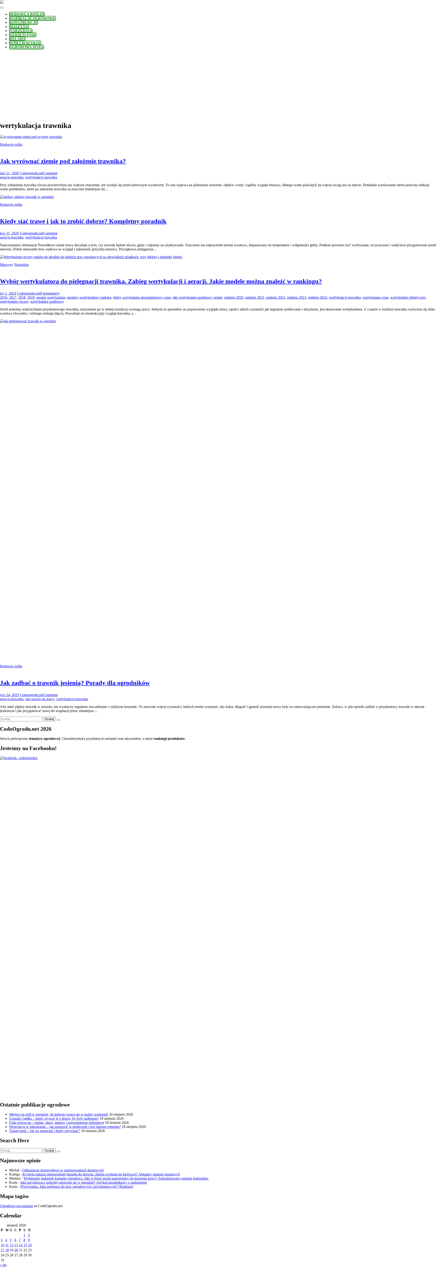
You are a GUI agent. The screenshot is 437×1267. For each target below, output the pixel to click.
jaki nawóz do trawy (39, 699)
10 (2, 1245)
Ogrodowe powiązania (16, 1206)
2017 (12, 297)
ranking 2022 (275, 297)
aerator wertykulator (50, 297)
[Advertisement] (218, 85)
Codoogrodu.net (31, 173)
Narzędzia (21, 31)
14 (21, 1245)
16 (30, 1245)
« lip (3, 1265)
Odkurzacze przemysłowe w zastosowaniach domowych (63, 1170)
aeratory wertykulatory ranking (89, 297)
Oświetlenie (23, 35)
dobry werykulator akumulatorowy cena (142, 297)
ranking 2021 (254, 297)
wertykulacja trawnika (41, 177)
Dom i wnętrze (25, 43)
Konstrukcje (24, 22)
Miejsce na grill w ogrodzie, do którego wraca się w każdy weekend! (58, 1114)
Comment (50, 173)
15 (25, 1245)
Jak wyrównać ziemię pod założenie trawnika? (63, 161)
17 (2, 1250)
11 (7, 1245)
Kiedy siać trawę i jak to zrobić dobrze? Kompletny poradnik (83, 221)
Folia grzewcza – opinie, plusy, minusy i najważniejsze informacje (56, 1123)
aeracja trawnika (11, 177)
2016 (3, 297)
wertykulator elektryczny (408, 297)
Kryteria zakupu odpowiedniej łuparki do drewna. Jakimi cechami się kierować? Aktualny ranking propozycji (101, 1174)
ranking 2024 (317, 297)
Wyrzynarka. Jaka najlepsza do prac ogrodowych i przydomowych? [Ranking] (76, 1186)
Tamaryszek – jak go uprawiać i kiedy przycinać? (44, 1131)
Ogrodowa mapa (26, 47)
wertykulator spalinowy (47, 301)
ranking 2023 (296, 297)
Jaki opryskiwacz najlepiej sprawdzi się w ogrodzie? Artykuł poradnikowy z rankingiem (83, 1182)
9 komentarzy (50, 293)
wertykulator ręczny (14, 301)
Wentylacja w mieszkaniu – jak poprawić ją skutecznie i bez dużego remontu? (65, 1127)
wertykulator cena (375, 297)
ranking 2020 (233, 297)
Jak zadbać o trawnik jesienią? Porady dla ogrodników (75, 682)
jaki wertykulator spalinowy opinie (197, 297)
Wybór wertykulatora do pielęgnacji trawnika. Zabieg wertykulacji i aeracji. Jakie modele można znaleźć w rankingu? (161, 281)
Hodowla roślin (27, 14)
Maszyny (19, 26)
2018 (21, 297)
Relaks (17, 39)
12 (11, 1245)
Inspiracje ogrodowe (32, 18)
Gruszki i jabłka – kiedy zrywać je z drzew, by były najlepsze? (54, 1118)
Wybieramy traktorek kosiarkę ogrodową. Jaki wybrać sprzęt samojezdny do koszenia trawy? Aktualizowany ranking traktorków (116, 1178)
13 (16, 1245)
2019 (31, 297)
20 (16, 1250)
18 (7, 1250)
